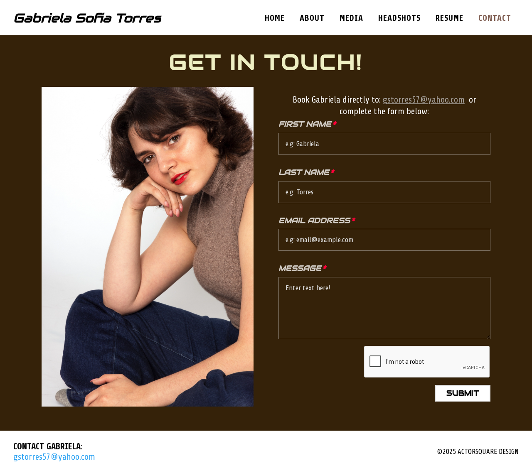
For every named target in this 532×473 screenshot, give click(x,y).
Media (351, 18)
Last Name (303, 172)
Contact (494, 18)
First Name (304, 124)
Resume (449, 18)
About (312, 18)
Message (299, 268)
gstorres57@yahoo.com (424, 100)
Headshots (399, 18)
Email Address (314, 220)
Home (275, 18)
